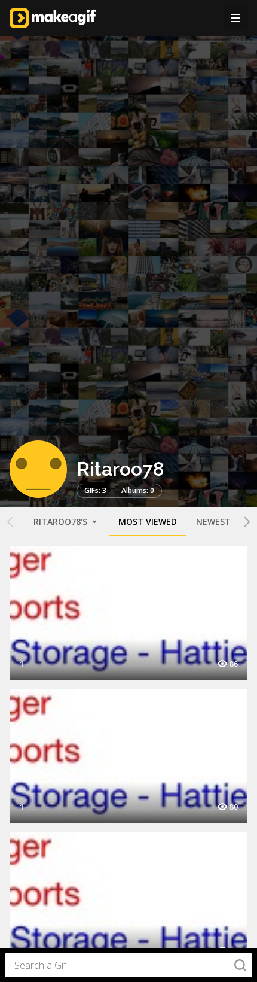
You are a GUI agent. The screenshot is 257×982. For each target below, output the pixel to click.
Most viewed (147, 521)
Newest (213, 521)
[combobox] (128, 965)
